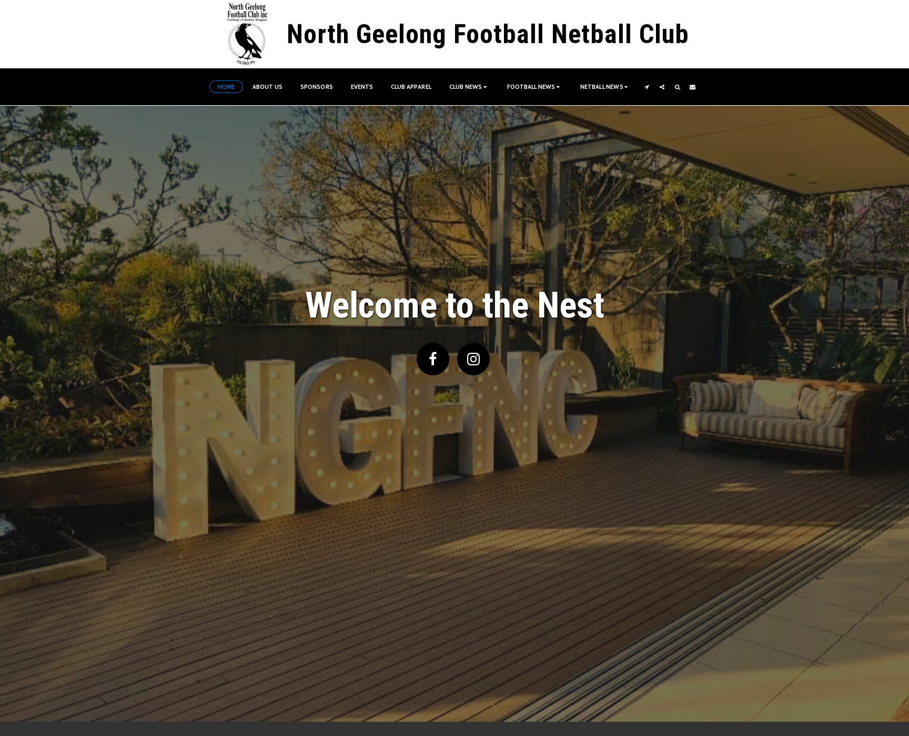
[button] (469, 86)
